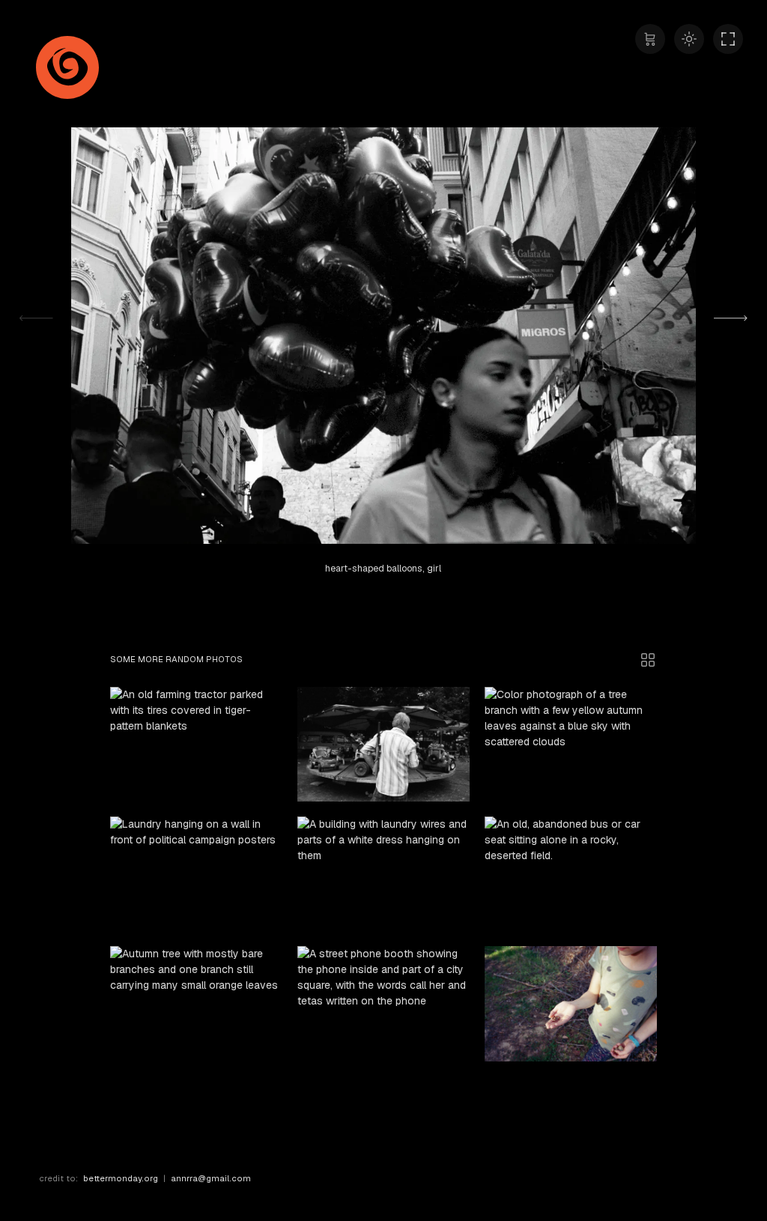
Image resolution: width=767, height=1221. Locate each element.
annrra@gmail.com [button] (211, 1178)
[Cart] (650, 39)
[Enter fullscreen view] (728, 39)
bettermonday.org (120, 1178)
